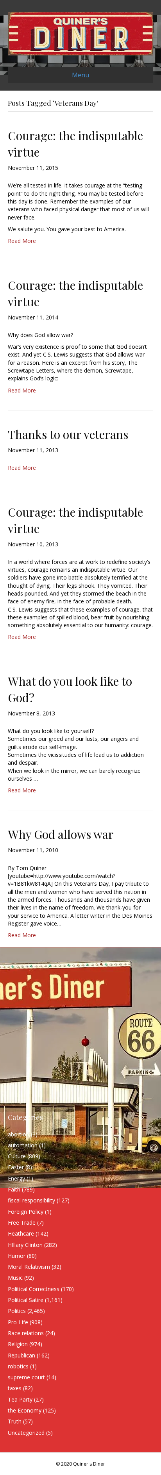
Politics (17, 1310)
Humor (16, 1255)
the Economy (24, 1410)
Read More (22, 240)
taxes (14, 1388)
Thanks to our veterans (68, 434)
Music (15, 1277)
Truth (14, 1421)
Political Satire (25, 1300)
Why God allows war (61, 834)
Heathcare (21, 1233)
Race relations (26, 1333)
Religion (18, 1344)
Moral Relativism (29, 1266)
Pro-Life (18, 1322)
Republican (21, 1355)
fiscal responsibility (31, 1200)
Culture (17, 1156)
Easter (16, 1167)
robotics (18, 1366)
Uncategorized (26, 1432)
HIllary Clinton (25, 1244)
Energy (16, 1178)
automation (23, 1145)
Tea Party (20, 1399)
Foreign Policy (25, 1211)
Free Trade (22, 1222)
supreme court (26, 1377)
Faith (14, 1189)
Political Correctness (33, 1289)
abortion (18, 1134)
